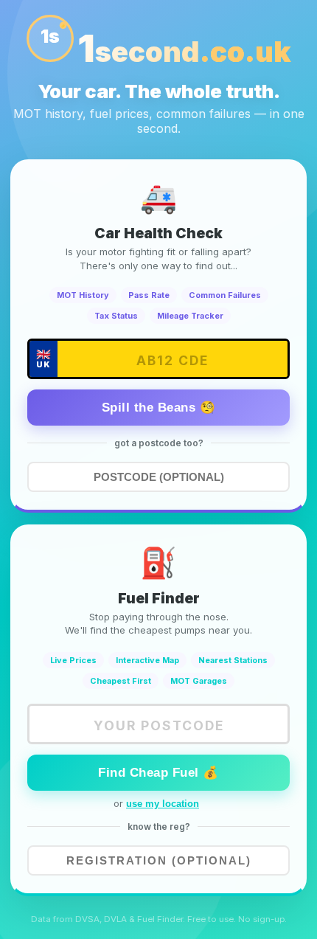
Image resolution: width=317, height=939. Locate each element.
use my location (162, 803)
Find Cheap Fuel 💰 (158, 773)
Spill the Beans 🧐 (159, 408)
